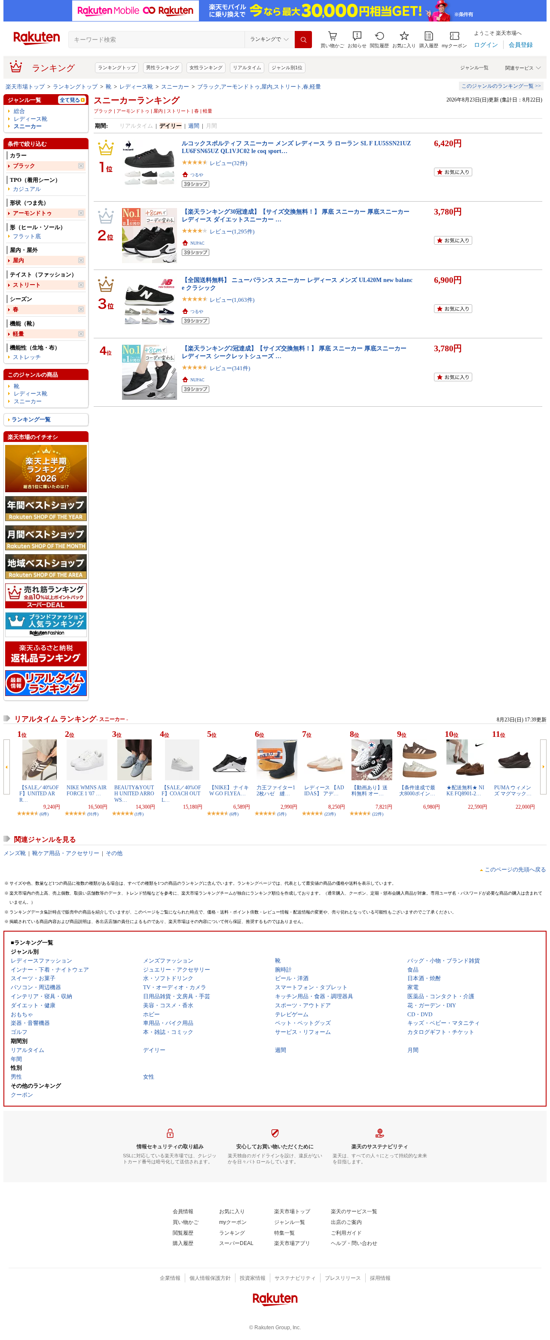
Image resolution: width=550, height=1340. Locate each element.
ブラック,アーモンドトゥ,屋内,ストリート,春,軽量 (259, 86)
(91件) (92, 814)
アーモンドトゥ (32, 213)
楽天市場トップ (25, 86)
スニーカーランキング (137, 100)
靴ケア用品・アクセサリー (65, 853)
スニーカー (175, 86)
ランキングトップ (117, 67)
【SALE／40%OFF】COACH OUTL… (181, 794)
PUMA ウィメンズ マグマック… (513, 791)
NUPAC (197, 243)
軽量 (18, 334)
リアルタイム (247, 67)
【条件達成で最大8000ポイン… (417, 791)
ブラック (24, 166)
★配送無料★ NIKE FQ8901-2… (465, 791)
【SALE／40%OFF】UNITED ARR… (39, 794)
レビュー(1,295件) (232, 231)
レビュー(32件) (228, 163)
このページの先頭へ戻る (515, 869)
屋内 (18, 260)
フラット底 (27, 236)
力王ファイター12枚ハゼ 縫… (276, 791)
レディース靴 (136, 86)
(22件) (377, 814)
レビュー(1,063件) (232, 300)
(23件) (330, 814)
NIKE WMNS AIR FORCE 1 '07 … (87, 791)
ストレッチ (27, 357)
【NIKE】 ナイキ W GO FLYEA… (229, 791)
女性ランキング (206, 67)
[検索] (303, 39)
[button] (357, 40)
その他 (114, 853)
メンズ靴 (14, 853)
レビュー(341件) (230, 368)
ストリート (27, 285)
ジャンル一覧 (474, 67)
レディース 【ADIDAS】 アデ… (324, 791)
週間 (193, 126)
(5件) (281, 814)
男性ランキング (162, 67)
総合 (19, 111)
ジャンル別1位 (287, 67)
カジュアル (27, 189)
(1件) (139, 814)
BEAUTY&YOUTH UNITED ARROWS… (134, 794)
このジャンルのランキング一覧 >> (501, 86)
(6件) (44, 814)
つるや (196, 174)
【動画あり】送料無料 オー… (369, 791)
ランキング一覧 (31, 419)
